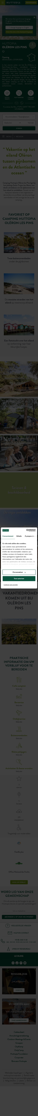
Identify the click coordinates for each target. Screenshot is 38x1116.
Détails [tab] (19, 536)
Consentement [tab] (7, 536)
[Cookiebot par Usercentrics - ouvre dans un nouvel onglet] (27, 530)
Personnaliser (18, 572)
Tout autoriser (19, 579)
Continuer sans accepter (11, 585)
